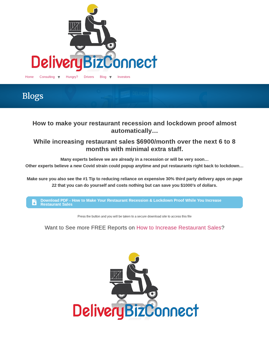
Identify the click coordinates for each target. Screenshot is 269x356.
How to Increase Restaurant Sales (178, 228)
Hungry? (72, 77)
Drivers (89, 77)
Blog (103, 77)
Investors (124, 77)
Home (29, 77)
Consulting (47, 77)
